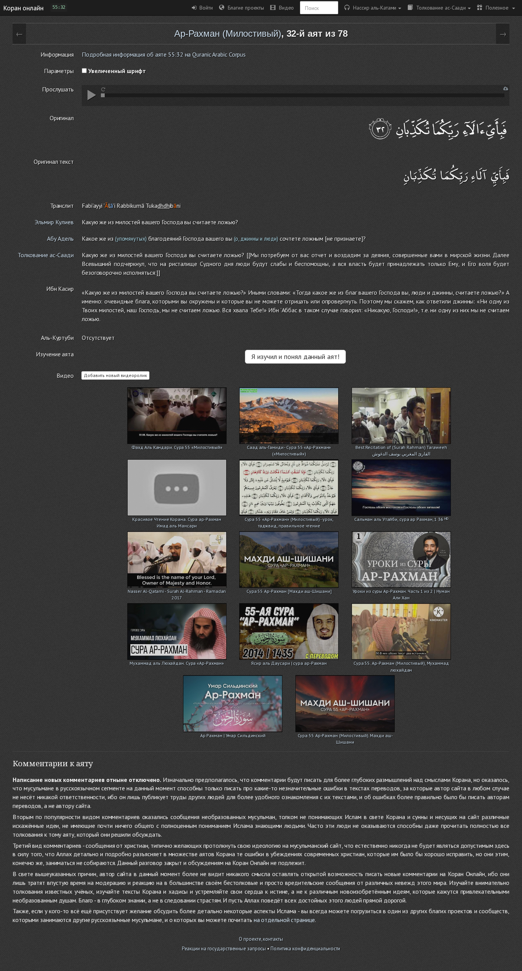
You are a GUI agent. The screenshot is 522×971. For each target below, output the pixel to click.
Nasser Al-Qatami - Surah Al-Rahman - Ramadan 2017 (177, 592)
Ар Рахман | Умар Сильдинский (233, 735)
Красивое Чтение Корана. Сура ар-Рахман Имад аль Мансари (176, 520)
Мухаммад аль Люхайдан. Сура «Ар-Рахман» (177, 663)
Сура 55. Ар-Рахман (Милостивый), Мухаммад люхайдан (401, 663)
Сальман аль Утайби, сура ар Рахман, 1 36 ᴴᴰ (401, 519)
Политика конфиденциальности (305, 948)
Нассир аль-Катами (373, 7)
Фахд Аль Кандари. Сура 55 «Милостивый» (176, 447)
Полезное (496, 7)
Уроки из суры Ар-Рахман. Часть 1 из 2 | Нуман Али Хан (401, 592)
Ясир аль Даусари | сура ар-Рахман (289, 663)
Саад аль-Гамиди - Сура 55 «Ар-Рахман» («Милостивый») (289, 448)
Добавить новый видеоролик (115, 375)
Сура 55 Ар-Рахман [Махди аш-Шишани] (289, 591)
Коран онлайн (23, 7)
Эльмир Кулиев (54, 222)
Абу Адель (60, 238)
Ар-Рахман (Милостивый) (227, 33)
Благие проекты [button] (244, 7)
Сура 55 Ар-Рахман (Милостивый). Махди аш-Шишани (345, 736)
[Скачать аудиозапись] (505, 88)
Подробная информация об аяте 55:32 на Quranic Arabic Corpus (164, 54)
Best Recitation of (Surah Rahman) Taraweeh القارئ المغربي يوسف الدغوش (401, 448)
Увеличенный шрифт (116, 71)
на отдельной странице (284, 920)
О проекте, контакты (261, 939)
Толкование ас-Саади (439, 7)
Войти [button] (204, 7)
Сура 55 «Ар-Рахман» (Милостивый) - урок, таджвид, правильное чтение (289, 520)
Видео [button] (285, 7)
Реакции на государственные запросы (224, 948)
